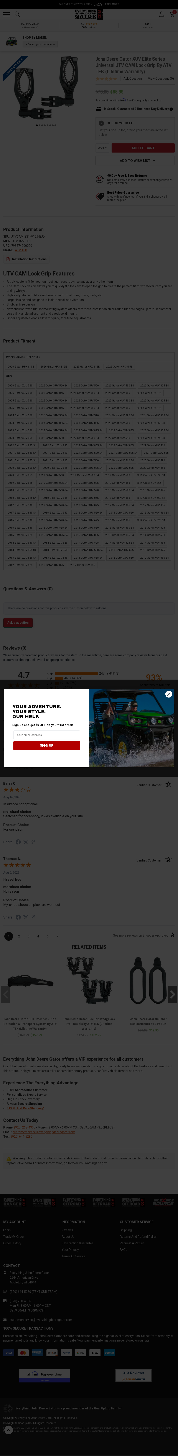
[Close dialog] (168, 694)
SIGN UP (46, 745)
